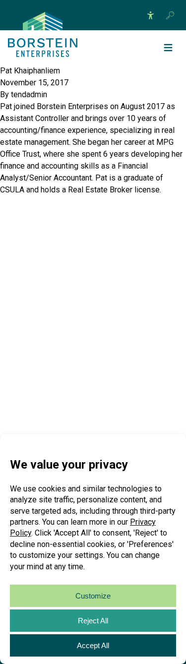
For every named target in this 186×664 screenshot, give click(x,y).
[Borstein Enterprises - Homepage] (42, 21)
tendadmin (29, 94)
